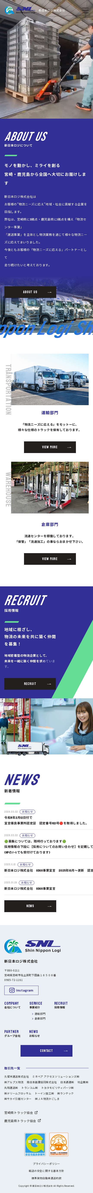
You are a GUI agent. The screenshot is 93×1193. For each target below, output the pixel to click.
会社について (12, 1007)
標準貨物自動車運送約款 (47, 1178)
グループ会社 (12, 1036)
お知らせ (34, 1036)
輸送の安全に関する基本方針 (46, 1171)
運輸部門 (40, 1014)
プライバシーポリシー (46, 1164)
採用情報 (59, 1007)
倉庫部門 (40, 1019)
